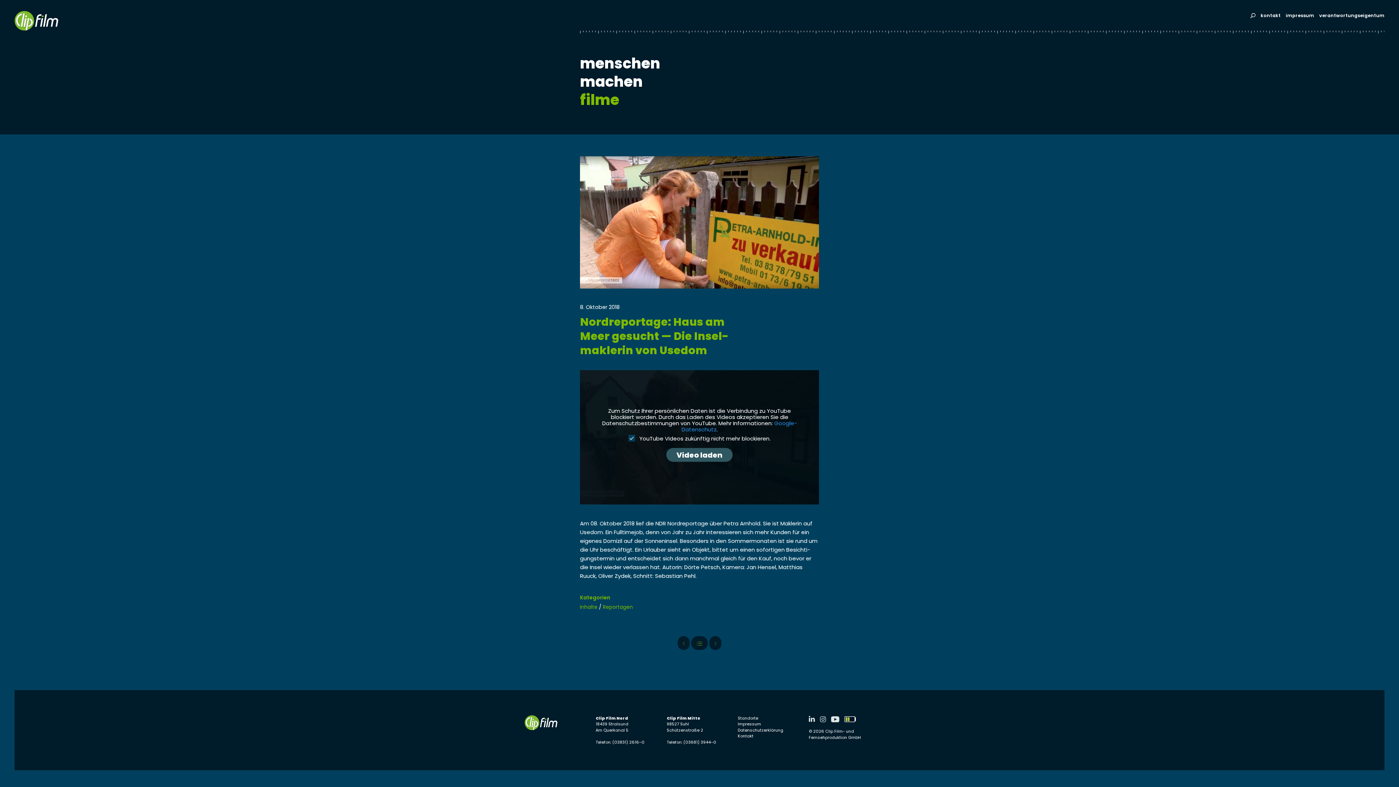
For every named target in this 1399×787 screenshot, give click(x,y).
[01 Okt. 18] (715, 643)
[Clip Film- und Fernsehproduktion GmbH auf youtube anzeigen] (835, 719)
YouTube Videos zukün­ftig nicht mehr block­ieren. (704, 438)
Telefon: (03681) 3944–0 (691, 742)
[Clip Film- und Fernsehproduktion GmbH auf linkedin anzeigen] (812, 719)
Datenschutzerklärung (760, 730)
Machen (611, 81)
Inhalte (588, 607)
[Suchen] (1253, 15)
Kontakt (1271, 15)
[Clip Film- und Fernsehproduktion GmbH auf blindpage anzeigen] (850, 719)
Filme (599, 100)
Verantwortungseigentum (1351, 15)
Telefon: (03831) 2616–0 (620, 742)
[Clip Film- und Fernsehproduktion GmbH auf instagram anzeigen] (823, 719)
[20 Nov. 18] (684, 643)
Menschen (620, 63)
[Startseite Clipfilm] (36, 21)
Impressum (1300, 15)
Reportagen (618, 607)
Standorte (748, 718)
